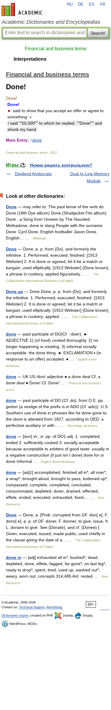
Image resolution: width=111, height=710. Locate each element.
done (37, 140)
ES (91, 4)
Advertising (54, 607)
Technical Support (32, 607)
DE (80, 4)
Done (11, 206)
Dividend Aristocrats (33, 173)
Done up (14, 291)
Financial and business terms (55, 48)
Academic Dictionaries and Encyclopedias (50, 22)
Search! (98, 33)
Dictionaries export (14, 615)
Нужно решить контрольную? (61, 165)
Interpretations (30, 59)
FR (102, 4)
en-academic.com (22, 9)
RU (70, 4)
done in (13, 557)
